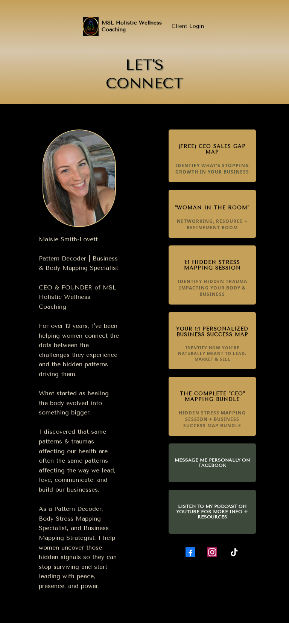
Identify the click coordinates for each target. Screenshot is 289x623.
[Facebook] (190, 552)
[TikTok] (234, 552)
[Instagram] (212, 552)
